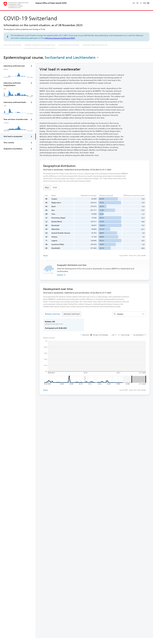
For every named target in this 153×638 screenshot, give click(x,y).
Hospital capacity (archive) (95, 45)
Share (45, 256)
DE (134, 3)
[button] (72, 57)
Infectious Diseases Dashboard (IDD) (60, 38)
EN (148, 3)
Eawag (116, 123)
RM (144, 3)
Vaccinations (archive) (69, 45)
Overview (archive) (12, 45)
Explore (60, 275)
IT (141, 3)
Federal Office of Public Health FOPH (51, 3)
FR (137, 3)
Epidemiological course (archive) (40, 45)
